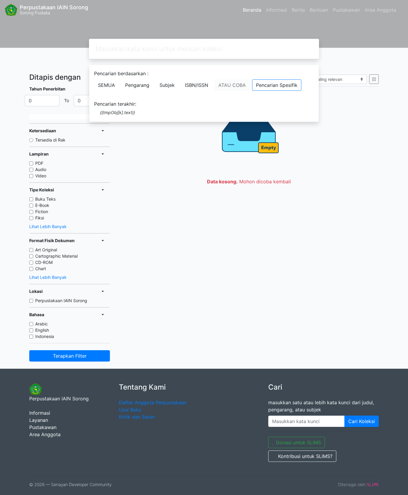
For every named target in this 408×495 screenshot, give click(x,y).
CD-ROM (44, 262)
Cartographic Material (56, 256)
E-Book (42, 205)
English (42, 330)
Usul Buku (130, 410)
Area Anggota (380, 10)
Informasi (276, 10)
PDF (39, 163)
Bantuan (319, 10)
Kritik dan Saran (137, 417)
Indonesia (44, 336)
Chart (40, 268)
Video (40, 175)
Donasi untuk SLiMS (298, 442)
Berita (298, 10)
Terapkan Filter (70, 356)
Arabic (41, 323)
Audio (40, 169)
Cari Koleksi (361, 421)
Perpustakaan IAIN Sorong (61, 300)
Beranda (252, 10)
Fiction (41, 211)
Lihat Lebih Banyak (48, 226)
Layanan (38, 420)
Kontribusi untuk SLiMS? (305, 456)
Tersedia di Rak (50, 139)
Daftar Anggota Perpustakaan (152, 402)
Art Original (46, 249)
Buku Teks (45, 199)
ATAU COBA (232, 85)
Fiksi (39, 217)
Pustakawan (346, 10)
